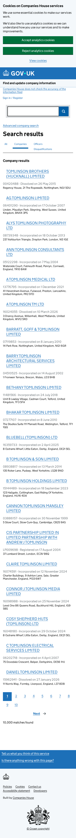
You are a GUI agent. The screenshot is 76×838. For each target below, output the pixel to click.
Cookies (20, 786)
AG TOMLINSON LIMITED (27, 198)
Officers (38, 144)
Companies (20, 144)
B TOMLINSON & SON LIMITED (32, 459)
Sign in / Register (13, 98)
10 (16, 705)
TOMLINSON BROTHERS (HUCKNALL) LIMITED (27, 174)
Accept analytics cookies (38, 40)
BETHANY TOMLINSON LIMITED (33, 387)
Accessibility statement (16, 790)
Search (64, 111)
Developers (40, 790)
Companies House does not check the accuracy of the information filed (34, 90)
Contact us (34, 786)
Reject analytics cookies (38, 51)
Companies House (23, 797)
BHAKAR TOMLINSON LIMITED (32, 412)
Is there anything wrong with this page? (28, 760)
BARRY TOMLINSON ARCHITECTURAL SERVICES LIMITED (30, 361)
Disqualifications (43, 149)
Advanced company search (21, 125)
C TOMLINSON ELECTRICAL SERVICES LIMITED (30, 648)
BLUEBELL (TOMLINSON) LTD (31, 437)
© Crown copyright (38, 828)
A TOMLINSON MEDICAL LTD (30, 279)
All (5, 144)
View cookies (38, 60)
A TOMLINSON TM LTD (25, 304)
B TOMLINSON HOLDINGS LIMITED (36, 480)
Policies (7, 786)
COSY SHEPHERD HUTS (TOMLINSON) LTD (27, 621)
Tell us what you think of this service (25, 753)
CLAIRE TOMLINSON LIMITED (31, 564)
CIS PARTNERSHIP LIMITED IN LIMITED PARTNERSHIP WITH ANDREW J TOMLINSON (32, 537)
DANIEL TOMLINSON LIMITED (31, 672)
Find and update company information (29, 83)
